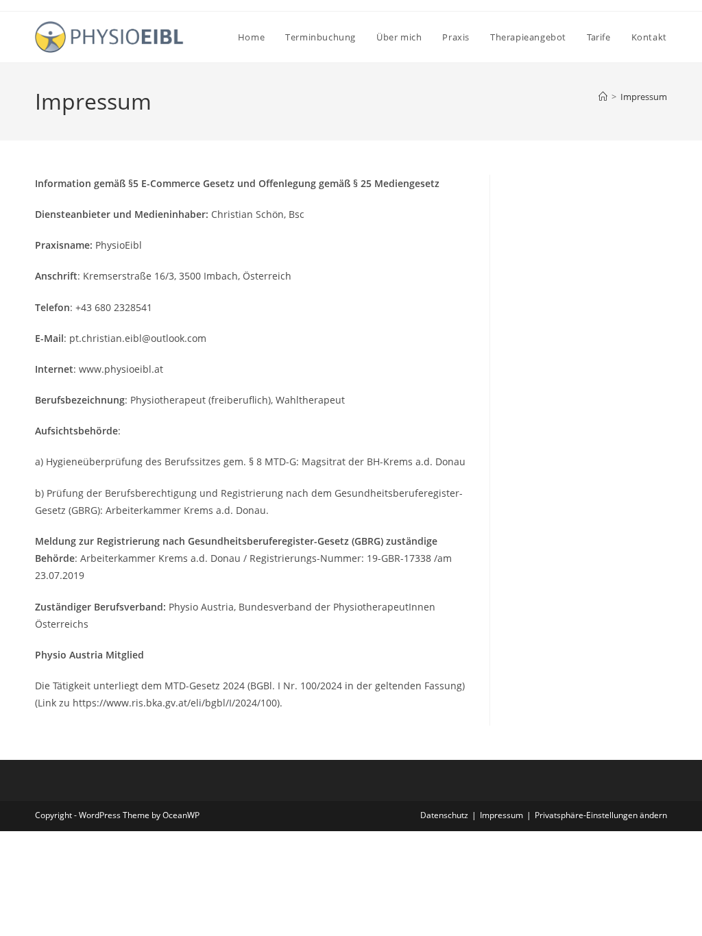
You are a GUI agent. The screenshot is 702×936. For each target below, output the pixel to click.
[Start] (602, 96)
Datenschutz (444, 815)
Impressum (643, 96)
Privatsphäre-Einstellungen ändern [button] (601, 815)
